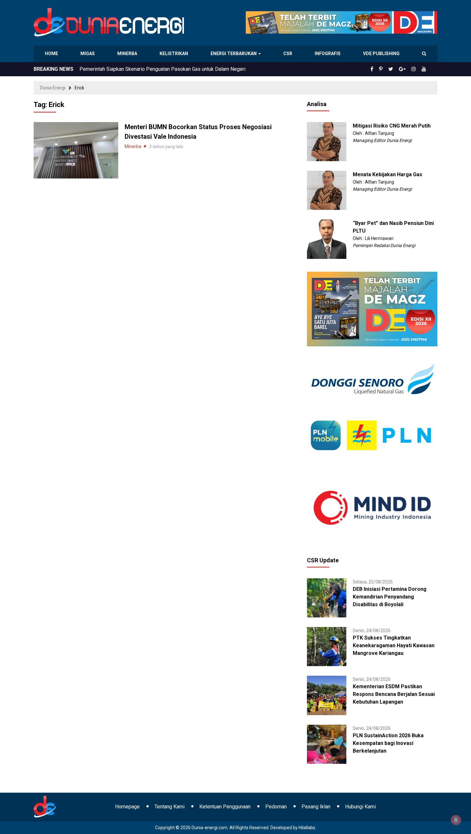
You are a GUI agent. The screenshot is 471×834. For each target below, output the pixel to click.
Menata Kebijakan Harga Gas (387, 174)
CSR (288, 53)
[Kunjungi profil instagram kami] (416, 69)
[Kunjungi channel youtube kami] (424, 69)
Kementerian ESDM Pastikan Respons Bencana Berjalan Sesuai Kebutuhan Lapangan (394, 694)
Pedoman (276, 807)
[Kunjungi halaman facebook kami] (382, 69)
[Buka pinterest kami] (389, 69)
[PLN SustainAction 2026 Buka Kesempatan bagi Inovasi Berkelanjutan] (326, 743)
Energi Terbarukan (234, 53)
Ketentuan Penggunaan (225, 807)
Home (51, 53)
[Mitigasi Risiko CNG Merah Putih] (326, 141)
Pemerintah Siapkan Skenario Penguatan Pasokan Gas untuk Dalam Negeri (162, 69)
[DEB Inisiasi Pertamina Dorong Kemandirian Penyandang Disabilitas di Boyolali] (326, 597)
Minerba (128, 53)
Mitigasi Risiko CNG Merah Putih (392, 126)
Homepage (127, 807)
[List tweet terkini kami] (397, 69)
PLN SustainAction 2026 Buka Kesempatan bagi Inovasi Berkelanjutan (388, 743)
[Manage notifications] (456, 820)
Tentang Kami (169, 807)
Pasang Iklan (316, 807)
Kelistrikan (174, 53)
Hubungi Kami (360, 807)
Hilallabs (307, 827)
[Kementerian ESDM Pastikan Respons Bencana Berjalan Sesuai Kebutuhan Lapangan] (326, 695)
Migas (88, 53)
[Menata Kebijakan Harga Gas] (326, 190)
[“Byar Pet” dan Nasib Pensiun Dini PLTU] (326, 238)
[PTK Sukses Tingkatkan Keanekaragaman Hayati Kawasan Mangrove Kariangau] (326, 646)
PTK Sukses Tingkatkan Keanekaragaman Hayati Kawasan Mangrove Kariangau (393, 645)
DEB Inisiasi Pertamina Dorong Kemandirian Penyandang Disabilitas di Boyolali (389, 596)
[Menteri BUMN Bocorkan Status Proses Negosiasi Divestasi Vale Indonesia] (76, 150)
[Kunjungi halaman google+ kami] (407, 69)
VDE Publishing (381, 53)
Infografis (328, 53)
